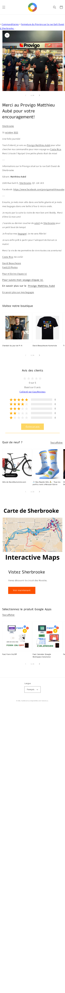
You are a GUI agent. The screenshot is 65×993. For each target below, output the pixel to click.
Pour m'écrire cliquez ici (14, 273)
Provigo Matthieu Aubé (38, 145)
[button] (3, 7)
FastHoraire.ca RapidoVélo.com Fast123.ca (34, 700)
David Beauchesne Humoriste (45, 346)
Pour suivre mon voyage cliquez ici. (22, 280)
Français (30, 689)
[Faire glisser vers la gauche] (25, 95)
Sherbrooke (8, 126)
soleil (37, 223)
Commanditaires (10, 24)
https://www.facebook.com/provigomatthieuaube (38, 189)
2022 (16, 132)
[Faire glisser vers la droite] (39, 95)
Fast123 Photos (10, 267)
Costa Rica (55, 149)
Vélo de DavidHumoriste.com (14, 482)
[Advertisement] (32, 850)
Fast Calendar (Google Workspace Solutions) (42, 655)
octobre (9, 132)
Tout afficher (56, 442)
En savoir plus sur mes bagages (18, 292)
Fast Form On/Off (9, 654)
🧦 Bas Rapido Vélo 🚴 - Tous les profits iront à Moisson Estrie (46, 483)
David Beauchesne (11, 263)
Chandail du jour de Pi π (12, 346)
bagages (22, 233)
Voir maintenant (22, 590)
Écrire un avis (32, 426)
